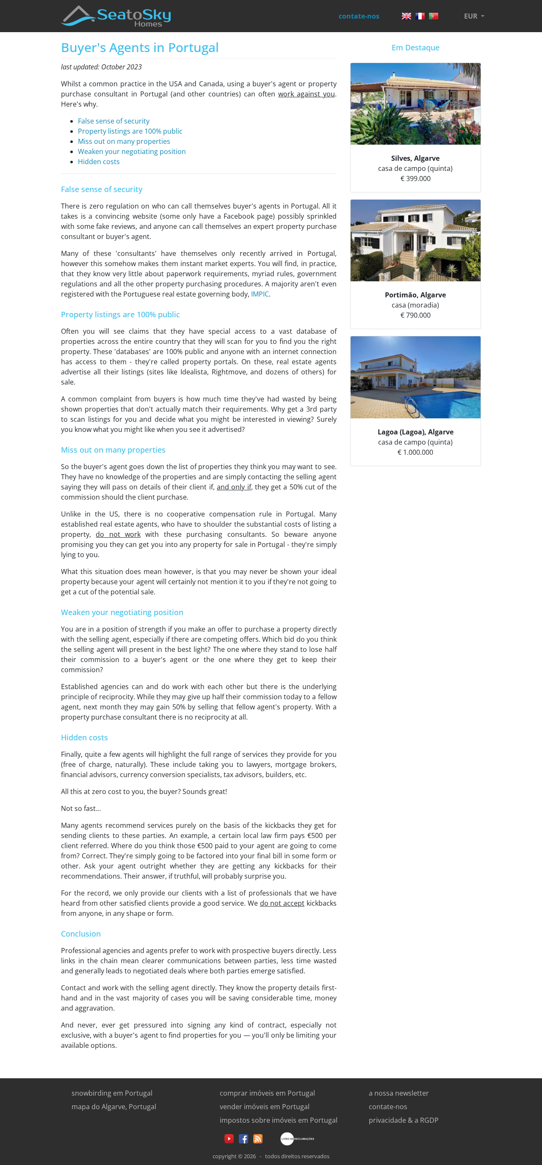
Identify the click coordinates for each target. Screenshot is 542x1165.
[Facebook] (243, 1138)
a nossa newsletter (399, 1093)
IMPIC (260, 294)
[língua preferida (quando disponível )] (433, 13)
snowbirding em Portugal (112, 1093)
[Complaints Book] (291, 1138)
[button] (474, 16)
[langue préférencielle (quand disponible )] (420, 13)
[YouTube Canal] (229, 1138)
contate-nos (359, 16)
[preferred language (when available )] (406, 13)
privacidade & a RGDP (404, 1120)
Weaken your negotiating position (132, 151)
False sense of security (113, 121)
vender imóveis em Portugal (265, 1106)
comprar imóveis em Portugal (267, 1093)
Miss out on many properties (124, 141)
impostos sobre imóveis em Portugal (278, 1120)
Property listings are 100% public (130, 131)
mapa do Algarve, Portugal (114, 1106)
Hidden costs (99, 161)
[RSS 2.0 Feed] (258, 1138)
